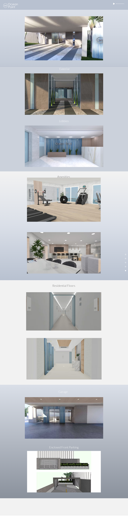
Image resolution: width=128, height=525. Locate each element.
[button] (100, 58)
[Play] (114, 4)
